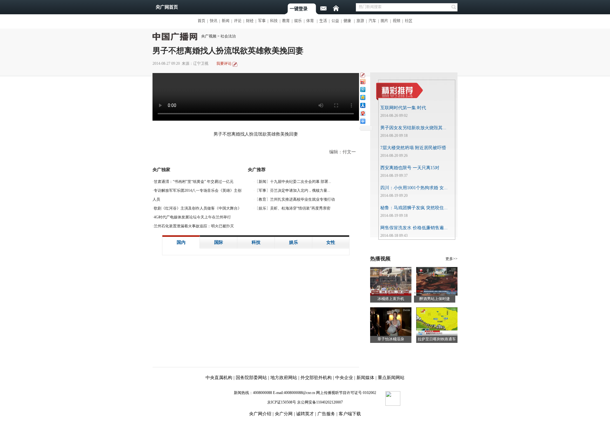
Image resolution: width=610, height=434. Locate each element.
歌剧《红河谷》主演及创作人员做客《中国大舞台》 (197, 208)
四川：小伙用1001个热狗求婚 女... (414, 187)
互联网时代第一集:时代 (403, 107)
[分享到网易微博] (362, 113)
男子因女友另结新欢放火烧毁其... (413, 127)
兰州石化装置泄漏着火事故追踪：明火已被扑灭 (194, 226)
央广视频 (208, 36)
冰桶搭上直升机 (390, 299)
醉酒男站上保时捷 (434, 299)
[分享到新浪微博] (362, 81)
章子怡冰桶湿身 (390, 339)
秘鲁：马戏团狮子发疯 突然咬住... (414, 207)
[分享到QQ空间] (362, 97)
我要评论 (224, 63)
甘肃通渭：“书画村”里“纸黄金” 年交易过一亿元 (194, 181)
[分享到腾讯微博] (362, 89)
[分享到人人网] (362, 105)
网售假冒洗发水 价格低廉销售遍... (414, 227)
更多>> (451, 259)
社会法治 (228, 36)
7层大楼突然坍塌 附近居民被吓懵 (413, 147)
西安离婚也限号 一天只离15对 (409, 167)
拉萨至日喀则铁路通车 (437, 339)
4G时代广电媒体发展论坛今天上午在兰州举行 (192, 217)
